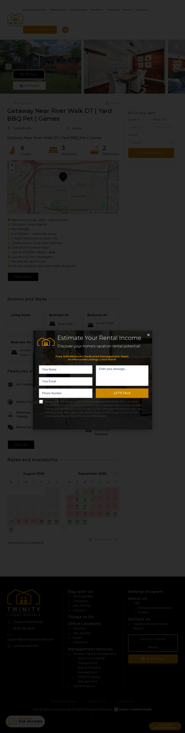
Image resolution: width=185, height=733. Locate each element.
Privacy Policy (92, 408)
